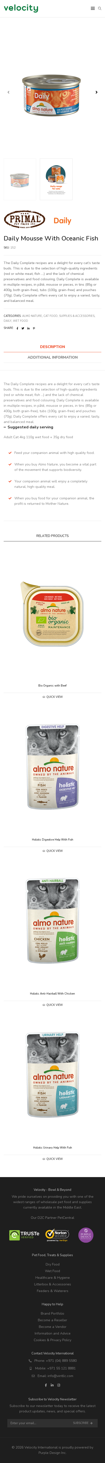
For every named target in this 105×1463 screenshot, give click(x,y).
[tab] (52, 347)
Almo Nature (32, 316)
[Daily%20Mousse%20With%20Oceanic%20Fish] (17, 328)
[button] (96, 92)
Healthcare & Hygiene (52, 1277)
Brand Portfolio (52, 1313)
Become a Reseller (52, 1320)
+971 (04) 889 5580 (61, 1360)
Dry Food (53, 1264)
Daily (7, 321)
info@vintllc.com (60, 1376)
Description (52, 346)
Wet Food (20, 321)
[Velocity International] (21, 10)
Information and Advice (53, 1333)
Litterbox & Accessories (52, 1284)
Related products (52, 536)
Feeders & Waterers (52, 1291)
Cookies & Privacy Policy (52, 1340)
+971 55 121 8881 (61, 1368)
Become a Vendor (52, 1326)
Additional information (53, 357)
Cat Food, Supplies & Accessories (68, 316)
